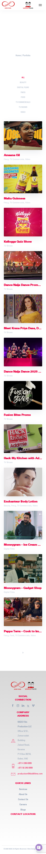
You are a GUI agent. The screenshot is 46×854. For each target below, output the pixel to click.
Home (18, 55)
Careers (23, 804)
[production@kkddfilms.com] (27, 773)
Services (23, 789)
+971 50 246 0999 (25, 767)
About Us (23, 794)
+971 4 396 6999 (25, 763)
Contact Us (23, 799)
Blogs (23, 809)
